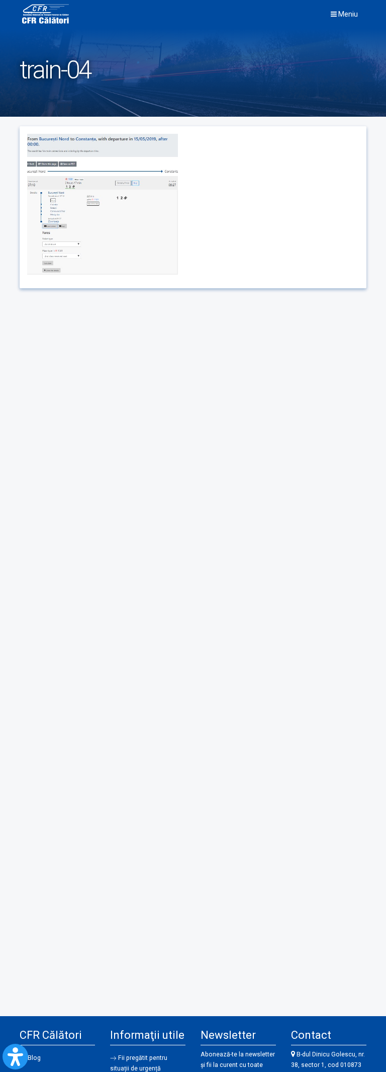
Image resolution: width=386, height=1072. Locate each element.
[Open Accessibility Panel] (15, 1056)
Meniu (347, 14)
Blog (34, 1057)
